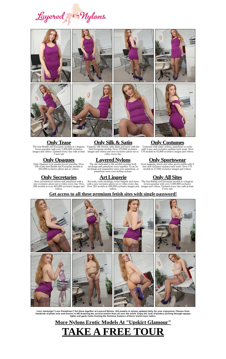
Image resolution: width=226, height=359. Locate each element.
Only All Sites (167, 177)
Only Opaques (58, 159)
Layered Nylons (113, 159)
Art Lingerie (113, 177)
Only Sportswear (167, 159)
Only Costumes (167, 142)
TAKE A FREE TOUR (113, 331)
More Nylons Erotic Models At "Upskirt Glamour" (113, 322)
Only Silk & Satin (113, 142)
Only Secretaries (59, 177)
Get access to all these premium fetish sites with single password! (113, 194)
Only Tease (59, 142)
